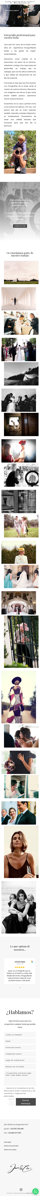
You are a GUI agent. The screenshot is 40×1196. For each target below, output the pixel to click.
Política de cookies (10, 1150)
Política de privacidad (11, 1146)
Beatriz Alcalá (30, 1193)
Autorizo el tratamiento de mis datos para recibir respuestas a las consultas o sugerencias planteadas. (19, 1092)
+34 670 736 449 (17, 1)
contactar (20, 226)
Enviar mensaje (25, 1102)
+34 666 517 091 (14, 1133)
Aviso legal (7, 1142)
